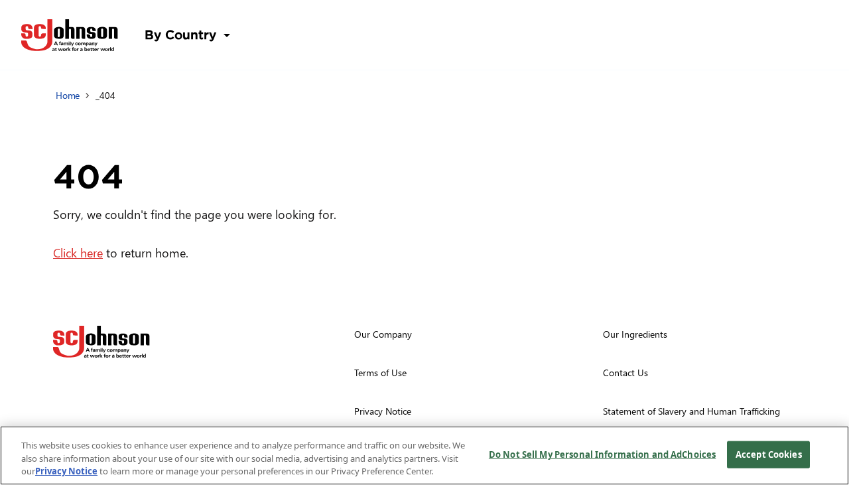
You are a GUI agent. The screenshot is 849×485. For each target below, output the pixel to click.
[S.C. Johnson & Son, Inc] (101, 342)
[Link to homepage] (69, 35)
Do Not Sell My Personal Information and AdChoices (602, 454)
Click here (78, 252)
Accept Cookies (769, 454)
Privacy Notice (66, 471)
